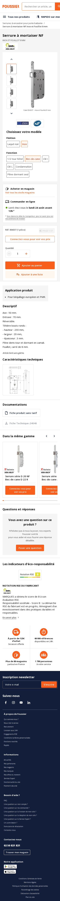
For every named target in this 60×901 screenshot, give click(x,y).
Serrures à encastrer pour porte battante (23, 23)
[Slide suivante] (11, 113)
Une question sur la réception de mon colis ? (20, 815)
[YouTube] (21, 702)
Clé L (10, 166)
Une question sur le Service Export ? (17, 819)
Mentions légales (30, 882)
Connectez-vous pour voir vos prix (30, 239)
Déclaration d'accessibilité (30, 893)
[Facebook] (6, 702)
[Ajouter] (26, 253)
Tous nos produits (19, 16)
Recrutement (9, 727)
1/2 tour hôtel (15, 158)
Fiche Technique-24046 (23, 423)
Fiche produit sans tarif (23, 412)
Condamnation (24, 166)
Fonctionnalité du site (12, 782)
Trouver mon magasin (17, 852)
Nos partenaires (9, 763)
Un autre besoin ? (10, 823)
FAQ (5, 800)
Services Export (9, 778)
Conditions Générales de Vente (30, 878)
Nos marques (8, 771)
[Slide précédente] (11, 59)
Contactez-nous (10, 830)
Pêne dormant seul (17, 174)
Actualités (7, 760)
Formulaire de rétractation (13, 826)
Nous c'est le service (11, 723)
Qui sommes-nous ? (11, 719)
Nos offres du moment (12, 775)
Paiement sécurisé (10, 786)
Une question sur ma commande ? (16, 808)
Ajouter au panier (32, 265)
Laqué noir (13, 144)
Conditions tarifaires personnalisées (17, 738)
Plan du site (30, 897)
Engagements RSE (10, 734)
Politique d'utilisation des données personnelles (30, 886)
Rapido (6, 745)
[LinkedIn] (29, 702)
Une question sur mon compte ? (16, 804)
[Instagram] (13, 702)
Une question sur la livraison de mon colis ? (20, 811)
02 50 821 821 (12, 845)
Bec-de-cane (33, 158)
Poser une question (30, 547)
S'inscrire (49, 684)
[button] (37, 86)
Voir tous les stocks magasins (20, 192)
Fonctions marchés (10, 741)
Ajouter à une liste (32, 274)
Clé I (45, 158)
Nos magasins (9, 767)
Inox (24, 144)
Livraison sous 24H (11, 730)
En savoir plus (9, 617)
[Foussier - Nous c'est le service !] (11, 6)
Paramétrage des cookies (30, 890)
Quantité (9, 248)
